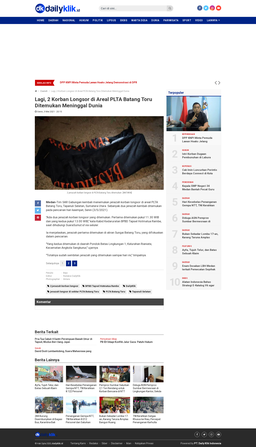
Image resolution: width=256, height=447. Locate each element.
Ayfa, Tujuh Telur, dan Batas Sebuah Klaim (199, 251)
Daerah (53, 20)
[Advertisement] (128, 50)
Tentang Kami (78, 443)
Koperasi (187, 166)
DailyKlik (130, 286)
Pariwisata (171, 20)
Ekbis (123, 20)
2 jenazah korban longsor (64, 286)
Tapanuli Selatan (141, 291)
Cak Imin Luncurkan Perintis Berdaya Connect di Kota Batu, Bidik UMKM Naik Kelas (108, 82)
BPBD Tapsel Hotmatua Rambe (102, 286)
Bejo (65, 273)
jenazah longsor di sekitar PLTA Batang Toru (74, 291)
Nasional (69, 20)
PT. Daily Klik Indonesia (207, 443)
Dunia (155, 20)
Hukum (84, 20)
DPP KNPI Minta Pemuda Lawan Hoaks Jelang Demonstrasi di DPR (197, 141)
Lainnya (212, 20)
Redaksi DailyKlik (71, 276)
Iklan (128, 443)
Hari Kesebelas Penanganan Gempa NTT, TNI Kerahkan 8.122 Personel (199, 205)
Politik (98, 20)
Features (187, 246)
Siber (104, 443)
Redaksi (93, 443)
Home (40, 20)
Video (199, 20)
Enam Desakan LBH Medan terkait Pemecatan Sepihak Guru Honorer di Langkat (198, 269)
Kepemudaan (188, 134)
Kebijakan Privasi (144, 443)
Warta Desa (139, 20)
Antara (66, 279)
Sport (187, 20)
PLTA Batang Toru (115, 291)
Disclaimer (117, 443)
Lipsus (111, 20)
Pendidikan (187, 182)
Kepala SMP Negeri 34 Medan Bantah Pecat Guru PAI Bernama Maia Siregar (198, 189)
